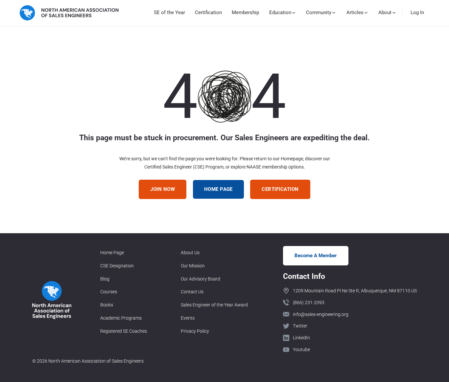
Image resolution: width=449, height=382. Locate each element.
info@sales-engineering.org (320, 314)
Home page (218, 189)
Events (188, 318)
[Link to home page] (69, 12)
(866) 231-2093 (308, 302)
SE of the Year (169, 12)
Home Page (112, 252)
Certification (208, 12)
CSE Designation (117, 265)
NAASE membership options (275, 166)
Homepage (292, 158)
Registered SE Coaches (123, 331)
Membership (245, 12)
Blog (104, 278)
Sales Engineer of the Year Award (214, 304)
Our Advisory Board (200, 278)
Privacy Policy (195, 331)
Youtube (301, 349)
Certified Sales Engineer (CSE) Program (184, 166)
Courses (108, 291)
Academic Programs (121, 318)
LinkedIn (301, 337)
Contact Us (192, 291)
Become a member (316, 255)
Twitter (300, 325)
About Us (190, 252)
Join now (162, 189)
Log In (417, 12)
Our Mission (193, 265)
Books (106, 304)
